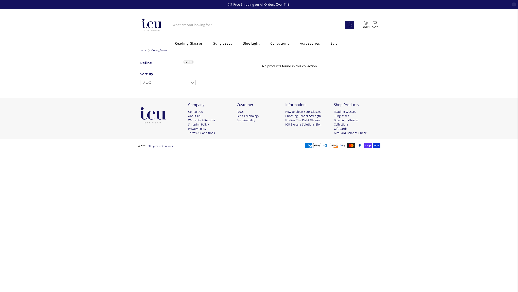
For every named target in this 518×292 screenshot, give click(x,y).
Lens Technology (248, 116)
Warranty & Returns (201, 120)
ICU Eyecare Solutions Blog (303, 124)
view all (188, 62)
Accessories (310, 43)
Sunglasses (222, 43)
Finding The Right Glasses (302, 120)
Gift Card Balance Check (350, 133)
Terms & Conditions (201, 133)
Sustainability (246, 120)
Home (143, 50)
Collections (279, 43)
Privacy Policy (197, 129)
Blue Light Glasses (346, 120)
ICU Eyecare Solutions (160, 146)
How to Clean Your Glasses (303, 112)
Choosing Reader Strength (303, 116)
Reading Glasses (189, 43)
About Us (194, 116)
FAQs (240, 112)
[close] (514, 4)
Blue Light (251, 43)
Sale (334, 43)
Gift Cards (340, 129)
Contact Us (195, 112)
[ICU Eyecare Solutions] (151, 25)
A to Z (147, 82)
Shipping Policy (198, 124)
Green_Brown (159, 50)
